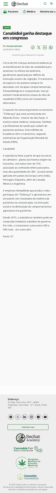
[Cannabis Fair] (28, 450)
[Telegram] (38, 417)
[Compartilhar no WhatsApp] (51, 48)
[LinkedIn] (24, 417)
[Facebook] (10, 417)
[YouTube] (45, 417)
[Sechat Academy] (28, 438)
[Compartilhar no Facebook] (32, 48)
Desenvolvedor (14, 46)
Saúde (6, 27)
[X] (17, 417)
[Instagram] (31, 417)
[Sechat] (27, 4)
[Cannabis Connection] (28, 477)
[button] (5, 4)
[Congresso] (28, 463)
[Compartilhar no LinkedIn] (45, 48)
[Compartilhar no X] (38, 48)
